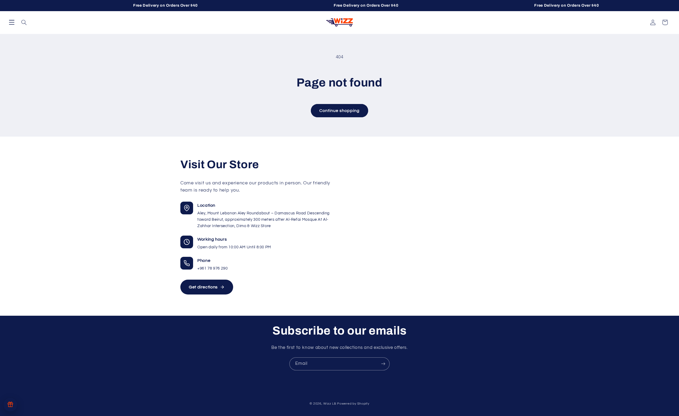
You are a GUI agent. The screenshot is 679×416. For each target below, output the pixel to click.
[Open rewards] (10, 404)
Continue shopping (339, 111)
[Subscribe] (383, 363)
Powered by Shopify (353, 403)
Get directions (203, 287)
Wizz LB (329, 403)
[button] (12, 22)
